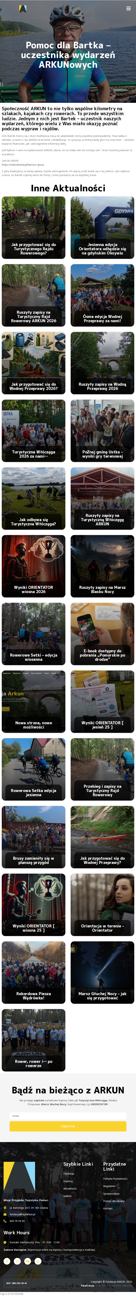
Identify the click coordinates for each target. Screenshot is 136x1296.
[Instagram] (17, 1261)
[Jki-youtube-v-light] (27, 1261)
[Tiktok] (38, 1261)
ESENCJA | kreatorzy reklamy (113, 1285)
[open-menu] (128, 9)
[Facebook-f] (7, 1261)
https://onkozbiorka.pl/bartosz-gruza (23, 164)
